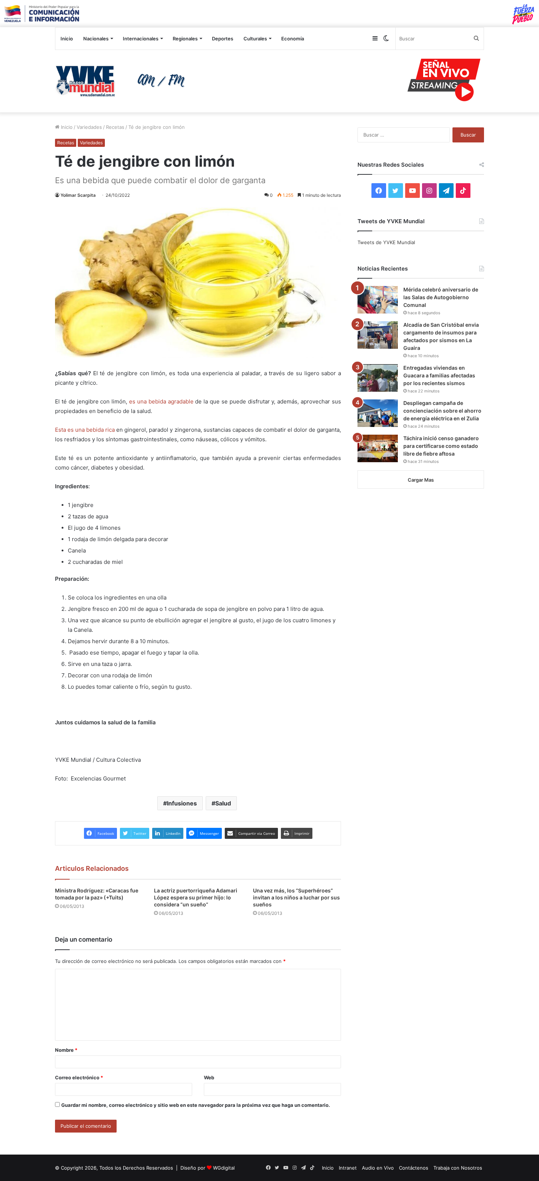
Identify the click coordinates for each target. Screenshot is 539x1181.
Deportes (222, 38)
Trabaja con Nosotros (457, 1168)
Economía (292, 38)
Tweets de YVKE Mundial (386, 242)
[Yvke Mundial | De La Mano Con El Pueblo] (123, 81)
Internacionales (140, 38)
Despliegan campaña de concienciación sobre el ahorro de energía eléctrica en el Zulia (442, 410)
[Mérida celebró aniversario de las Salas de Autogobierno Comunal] (378, 300)
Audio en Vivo (378, 1168)
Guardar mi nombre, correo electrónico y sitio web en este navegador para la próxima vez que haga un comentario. (195, 1105)
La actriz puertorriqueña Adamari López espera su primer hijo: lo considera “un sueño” (195, 897)
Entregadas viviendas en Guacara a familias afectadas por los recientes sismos (439, 375)
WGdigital (224, 1168)
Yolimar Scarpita (78, 195)
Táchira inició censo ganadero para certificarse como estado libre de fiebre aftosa (441, 446)
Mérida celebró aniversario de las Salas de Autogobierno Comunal (440, 297)
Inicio (66, 38)
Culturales (255, 38)
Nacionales (96, 38)
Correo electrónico (79, 1077)
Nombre (66, 1050)
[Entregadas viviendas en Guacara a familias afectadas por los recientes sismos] (378, 378)
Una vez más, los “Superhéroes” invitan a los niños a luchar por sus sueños (296, 897)
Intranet (348, 1168)
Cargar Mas (421, 480)
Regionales (185, 38)
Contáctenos (413, 1168)
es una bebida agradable (161, 401)
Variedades (89, 127)
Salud (223, 803)
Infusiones (182, 803)
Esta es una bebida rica (85, 429)
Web (209, 1077)
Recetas (115, 127)
